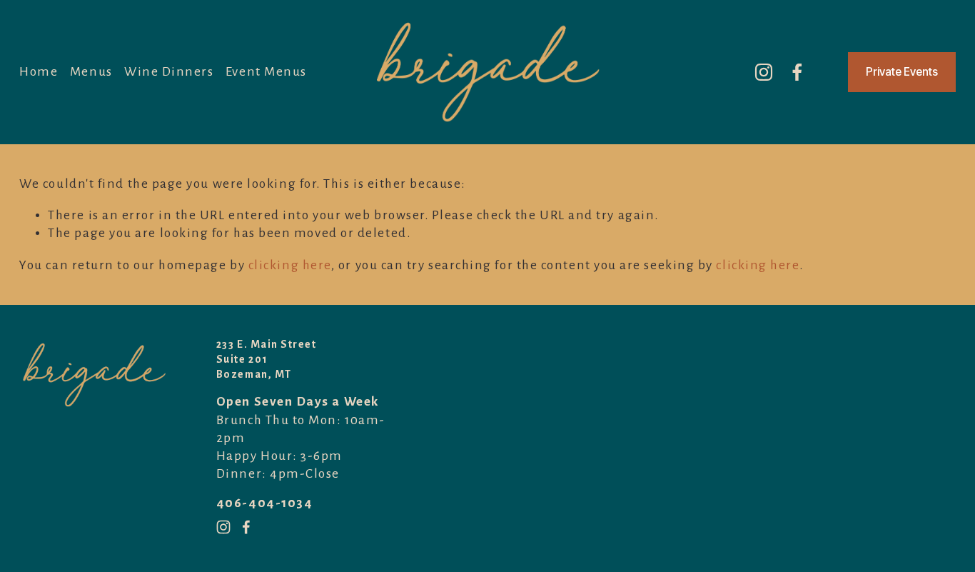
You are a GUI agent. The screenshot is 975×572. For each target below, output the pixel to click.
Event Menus (266, 72)
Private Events (902, 72)
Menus (91, 72)
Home (38, 72)
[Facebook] (797, 72)
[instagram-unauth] (763, 72)
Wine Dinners (169, 72)
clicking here (289, 265)
